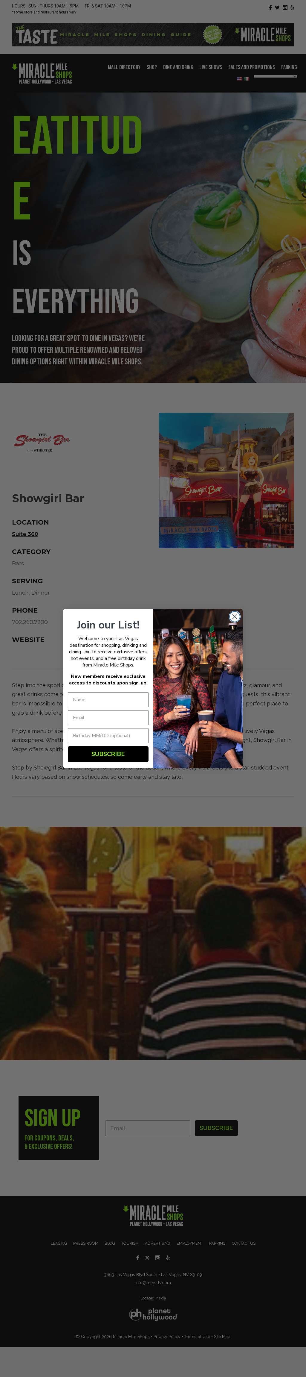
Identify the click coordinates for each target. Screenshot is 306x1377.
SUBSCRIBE (108, 754)
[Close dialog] (234, 616)
